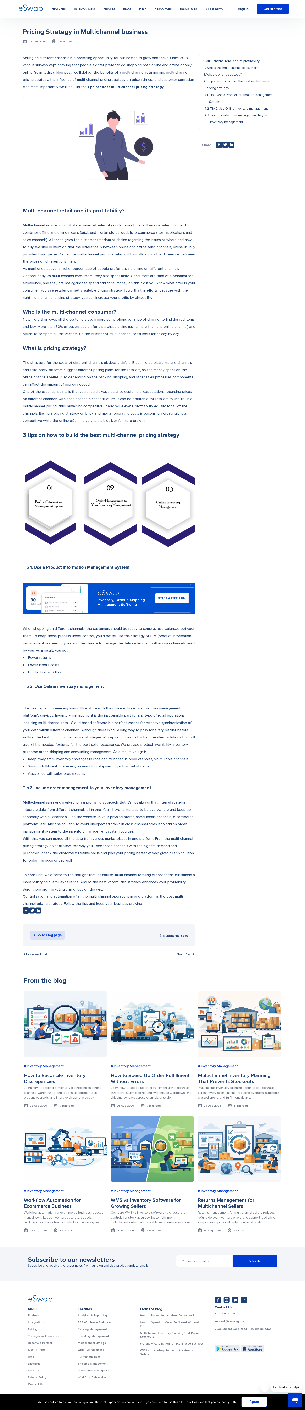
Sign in (243, 9)
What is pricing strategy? (224, 75)
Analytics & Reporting (92, 1315)
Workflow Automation (92, 1377)
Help (142, 8)
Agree (254, 1402)
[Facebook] (26, 911)
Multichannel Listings (92, 1343)
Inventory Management (93, 1336)
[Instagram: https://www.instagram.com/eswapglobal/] (226, 1300)
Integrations (84, 8)
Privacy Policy (37, 1377)
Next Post (184, 954)
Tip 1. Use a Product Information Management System (241, 98)
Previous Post (37, 954)
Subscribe (255, 1261)
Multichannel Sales (175, 935)
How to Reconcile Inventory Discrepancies (168, 1315)
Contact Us (36, 1384)
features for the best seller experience (87, 744)
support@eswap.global (230, 1321)
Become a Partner (40, 1343)
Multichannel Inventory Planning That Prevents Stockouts (171, 1335)
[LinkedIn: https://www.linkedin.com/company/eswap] (244, 1300)
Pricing (109, 8)
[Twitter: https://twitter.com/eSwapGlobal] (235, 1300)
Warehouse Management (94, 1370)
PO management (89, 1356)
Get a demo (214, 9)
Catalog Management (92, 1329)
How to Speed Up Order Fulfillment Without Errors (169, 1324)
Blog (127, 8)
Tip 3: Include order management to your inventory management (239, 118)
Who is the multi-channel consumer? (232, 68)
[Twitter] (32, 911)
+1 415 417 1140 (225, 1313)
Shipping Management (93, 1363)
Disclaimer (34, 1363)
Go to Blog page (49, 935)
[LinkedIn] (38, 911)
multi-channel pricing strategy (55, 297)
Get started (273, 9)
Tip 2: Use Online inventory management (239, 109)
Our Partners (36, 1350)
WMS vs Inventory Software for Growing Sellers (167, 1352)
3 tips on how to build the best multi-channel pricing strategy (238, 84)
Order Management (91, 1350)
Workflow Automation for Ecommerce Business (172, 1343)
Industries (188, 8)
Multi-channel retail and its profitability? (233, 61)
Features (58, 8)
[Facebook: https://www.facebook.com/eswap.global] (218, 1300)
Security (33, 1370)
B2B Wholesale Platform (94, 1322)
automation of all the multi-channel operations (91, 896)
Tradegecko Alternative (43, 1336)
